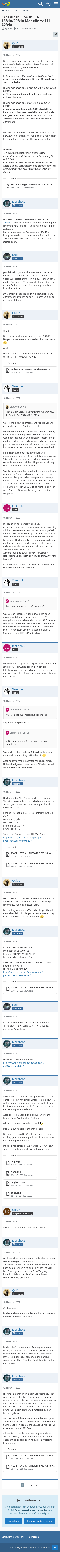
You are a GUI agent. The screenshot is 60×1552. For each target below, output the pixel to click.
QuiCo (8, 28)
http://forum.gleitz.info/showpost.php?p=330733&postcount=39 (23, 974)
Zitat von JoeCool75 (20, 601)
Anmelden (13, 1520)
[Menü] (56, 4)
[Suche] (41, 4)
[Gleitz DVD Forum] (6, 4)
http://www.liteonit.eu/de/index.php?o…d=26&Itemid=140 (23, 1064)
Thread (7, 222)
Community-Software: (30, 1547)
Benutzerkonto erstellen (39, 1520)
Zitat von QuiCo (18, 406)
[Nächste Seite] (36, 1485)
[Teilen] (55, 34)
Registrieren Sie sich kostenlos (31, 1509)
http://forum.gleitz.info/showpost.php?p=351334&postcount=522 (23, 839)
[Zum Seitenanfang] (55, 1547)
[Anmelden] (48, 4)
